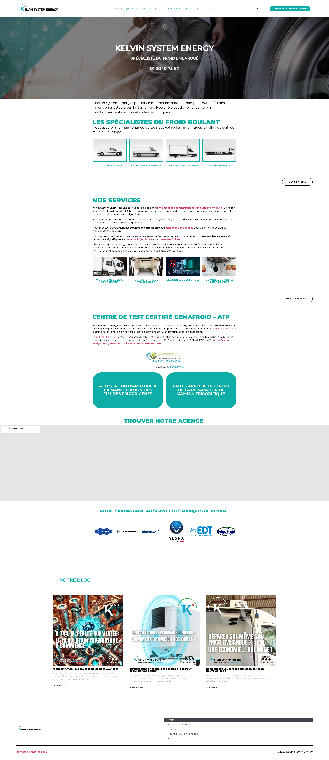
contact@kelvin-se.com (31, 751)
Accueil (118, 8)
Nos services (157, 8)
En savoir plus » (59, 685)
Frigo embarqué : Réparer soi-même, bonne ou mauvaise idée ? (235, 670)
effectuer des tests (219, 328)
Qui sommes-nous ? (136, 8)
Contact (206, 8)
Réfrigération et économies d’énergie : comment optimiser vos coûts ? (160, 670)
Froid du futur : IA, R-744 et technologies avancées (85, 669)
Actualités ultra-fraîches (183, 8)
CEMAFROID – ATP (107, 337)
